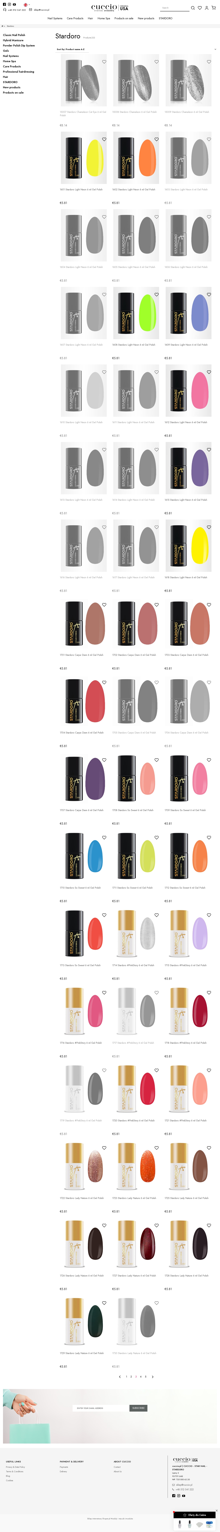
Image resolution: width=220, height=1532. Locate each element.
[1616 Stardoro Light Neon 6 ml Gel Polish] (83, 546)
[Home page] (2, 26)
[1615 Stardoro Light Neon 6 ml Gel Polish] (188, 468)
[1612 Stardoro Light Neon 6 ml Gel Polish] (188, 390)
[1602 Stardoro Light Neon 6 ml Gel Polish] (136, 158)
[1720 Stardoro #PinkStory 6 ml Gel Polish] (136, 1089)
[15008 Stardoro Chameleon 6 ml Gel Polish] (136, 80)
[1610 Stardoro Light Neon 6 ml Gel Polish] (83, 390)
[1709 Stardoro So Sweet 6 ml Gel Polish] (188, 778)
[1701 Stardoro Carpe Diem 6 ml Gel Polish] (83, 623)
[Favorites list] (199, 7)
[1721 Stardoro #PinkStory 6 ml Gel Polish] (188, 1089)
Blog (8, 1475)
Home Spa (9, 61)
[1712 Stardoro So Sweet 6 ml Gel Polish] (188, 856)
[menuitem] (55, 18)
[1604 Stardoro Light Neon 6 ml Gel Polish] (83, 235)
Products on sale (13, 93)
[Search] (192, 7)
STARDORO (10, 82)
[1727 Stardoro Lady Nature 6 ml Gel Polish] (136, 1244)
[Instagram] (178, 1496)
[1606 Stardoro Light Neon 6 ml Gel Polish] (188, 235)
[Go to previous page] (119, 1377)
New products (11, 87)
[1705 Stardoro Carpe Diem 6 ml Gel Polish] (136, 701)
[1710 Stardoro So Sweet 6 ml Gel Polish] (83, 856)
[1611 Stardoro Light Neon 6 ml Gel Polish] (136, 390)
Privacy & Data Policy (15, 1467)
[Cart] (213, 7)
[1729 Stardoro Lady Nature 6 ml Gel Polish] (83, 1321)
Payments (64, 1467)
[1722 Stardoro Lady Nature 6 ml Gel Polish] (83, 1166)
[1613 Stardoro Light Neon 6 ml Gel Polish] (83, 468)
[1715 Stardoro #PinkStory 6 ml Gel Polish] (188, 933)
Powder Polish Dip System (19, 46)
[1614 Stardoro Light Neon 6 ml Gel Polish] (136, 468)
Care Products (12, 66)
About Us (118, 1471)
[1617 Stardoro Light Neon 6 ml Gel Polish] (136, 546)
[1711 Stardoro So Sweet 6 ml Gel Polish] (136, 856)
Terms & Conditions (14, 1471)
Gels (6, 51)
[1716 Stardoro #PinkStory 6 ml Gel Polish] (83, 1011)
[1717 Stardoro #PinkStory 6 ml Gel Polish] (136, 1011)
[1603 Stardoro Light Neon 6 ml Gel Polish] (188, 158)
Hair (5, 77)
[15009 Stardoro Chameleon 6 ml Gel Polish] (188, 80)
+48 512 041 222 (17, 10)
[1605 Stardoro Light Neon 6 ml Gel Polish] (136, 235)
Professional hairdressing (18, 72)
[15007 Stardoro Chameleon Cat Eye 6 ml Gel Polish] (83, 80)
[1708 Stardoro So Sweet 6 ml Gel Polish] (136, 778)
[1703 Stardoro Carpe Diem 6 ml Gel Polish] (188, 623)
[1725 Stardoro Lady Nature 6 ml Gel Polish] (188, 1166)
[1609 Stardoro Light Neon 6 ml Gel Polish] (188, 313)
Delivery (63, 1471)
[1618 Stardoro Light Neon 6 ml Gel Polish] (188, 546)
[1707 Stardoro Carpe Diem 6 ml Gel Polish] (83, 778)
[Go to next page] (152, 1377)
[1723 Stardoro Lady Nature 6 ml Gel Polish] (136, 1166)
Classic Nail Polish (14, 35)
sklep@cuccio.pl (41, 10)
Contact (117, 1467)
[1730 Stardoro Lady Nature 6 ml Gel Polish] (136, 1321)
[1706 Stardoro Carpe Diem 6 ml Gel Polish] (188, 701)
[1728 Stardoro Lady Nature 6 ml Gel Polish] (188, 1244)
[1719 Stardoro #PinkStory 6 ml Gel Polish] (83, 1089)
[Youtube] (183, 1496)
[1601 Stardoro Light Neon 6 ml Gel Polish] (83, 158)
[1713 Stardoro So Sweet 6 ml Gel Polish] (83, 933)
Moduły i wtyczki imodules (122, 1518)
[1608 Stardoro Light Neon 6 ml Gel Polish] (136, 313)
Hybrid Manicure (13, 40)
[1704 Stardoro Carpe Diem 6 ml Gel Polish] (83, 701)
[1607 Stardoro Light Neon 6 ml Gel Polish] (83, 313)
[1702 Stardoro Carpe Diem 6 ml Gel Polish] (136, 623)
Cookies (9, 1480)
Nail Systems (11, 56)
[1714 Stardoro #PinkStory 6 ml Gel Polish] (136, 933)
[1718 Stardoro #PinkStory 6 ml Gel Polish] (188, 1011)
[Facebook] (173, 1496)
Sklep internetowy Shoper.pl (98, 1518)
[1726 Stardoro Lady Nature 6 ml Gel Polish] (83, 1244)
